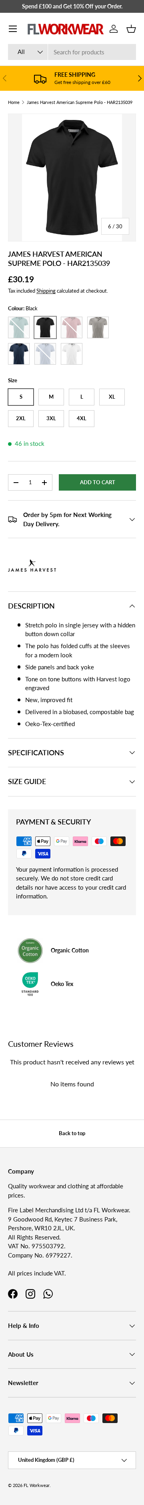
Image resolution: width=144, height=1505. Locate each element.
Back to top (72, 1133)
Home (14, 102)
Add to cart (97, 482)
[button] (131, 29)
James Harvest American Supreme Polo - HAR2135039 (79, 102)
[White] (71, 354)
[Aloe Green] (19, 327)
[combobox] (72, 52)
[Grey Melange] (98, 327)
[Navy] (19, 354)
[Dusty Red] (71, 327)
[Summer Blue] (45, 354)
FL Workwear (37, 1485)
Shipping (46, 290)
